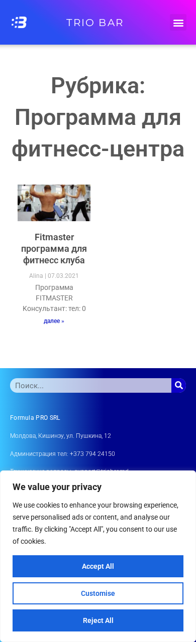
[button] (178, 22)
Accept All (98, 566)
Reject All (98, 620)
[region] (98, 556)
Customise (98, 593)
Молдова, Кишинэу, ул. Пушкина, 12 (60, 435)
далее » (54, 321)
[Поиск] (178, 385)
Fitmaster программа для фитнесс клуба (54, 249)
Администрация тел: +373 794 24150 (62, 453)
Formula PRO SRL (35, 417)
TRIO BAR (95, 23)
